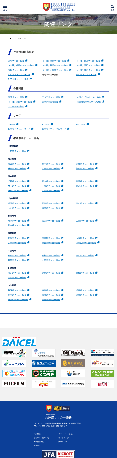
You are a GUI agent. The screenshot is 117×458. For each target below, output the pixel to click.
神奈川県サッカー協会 (18, 190)
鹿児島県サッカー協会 (18, 299)
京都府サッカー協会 (51, 238)
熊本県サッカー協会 (17, 295)
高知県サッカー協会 (17, 277)
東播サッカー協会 (16, 70)
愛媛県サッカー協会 (85, 273)
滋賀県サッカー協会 (17, 238)
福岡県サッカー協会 (17, 290)
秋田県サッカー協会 (17, 168)
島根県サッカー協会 (51, 255)
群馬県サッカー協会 (85, 181)
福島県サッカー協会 (85, 168)
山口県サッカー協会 (51, 260)
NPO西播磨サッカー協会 (19, 74)
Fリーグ (45, 124)
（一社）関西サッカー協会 (20, 102)
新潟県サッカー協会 (51, 203)
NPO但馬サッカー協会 (86, 74)
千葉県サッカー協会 (51, 186)
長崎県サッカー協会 (85, 290)
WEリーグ (80, 124)
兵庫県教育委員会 (50, 102)
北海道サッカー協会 (17, 151)
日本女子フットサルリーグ (54, 129)
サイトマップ (63, 438)
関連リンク (62, 442)
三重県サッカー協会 (85, 221)
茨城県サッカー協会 (17, 181)
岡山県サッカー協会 (85, 255)
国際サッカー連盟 (16, 97)
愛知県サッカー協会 (51, 221)
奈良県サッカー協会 (51, 243)
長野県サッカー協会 (17, 203)
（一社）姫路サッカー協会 (88, 70)
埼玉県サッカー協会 (17, 186)
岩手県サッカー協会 (51, 164)
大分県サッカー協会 (51, 295)
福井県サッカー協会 (51, 208)
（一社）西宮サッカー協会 (88, 61)
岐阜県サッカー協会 (17, 225)
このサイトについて (41, 438)
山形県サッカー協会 (51, 168)
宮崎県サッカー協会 (85, 295)
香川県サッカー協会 (17, 273)
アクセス (37, 445)
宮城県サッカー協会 (85, 164)
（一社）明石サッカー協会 (88, 65)
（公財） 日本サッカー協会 (88, 97)
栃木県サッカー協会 (51, 181)
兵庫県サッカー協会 (17, 243)
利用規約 (37, 434)
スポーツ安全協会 (16, 106)
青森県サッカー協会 (17, 164)
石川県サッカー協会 (17, 208)
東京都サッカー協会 (85, 186)
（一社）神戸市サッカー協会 (55, 65)
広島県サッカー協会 (17, 260)
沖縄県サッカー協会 (51, 299)
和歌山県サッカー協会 (86, 243)
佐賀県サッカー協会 (51, 290)
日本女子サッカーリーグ (19, 129)
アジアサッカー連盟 (51, 97)
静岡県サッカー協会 (17, 221)
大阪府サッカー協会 (85, 238)
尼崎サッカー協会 (16, 61)
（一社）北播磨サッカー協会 (55, 70)
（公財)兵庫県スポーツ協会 (88, 102)
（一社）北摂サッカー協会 (54, 61)
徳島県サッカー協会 (51, 273)
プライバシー (67, 434)
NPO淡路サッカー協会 (18, 79)
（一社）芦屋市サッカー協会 (21, 65)
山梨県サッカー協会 (51, 190)
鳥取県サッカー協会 (17, 255)
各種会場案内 (39, 442)
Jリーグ (11, 124)
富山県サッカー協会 (85, 203)
